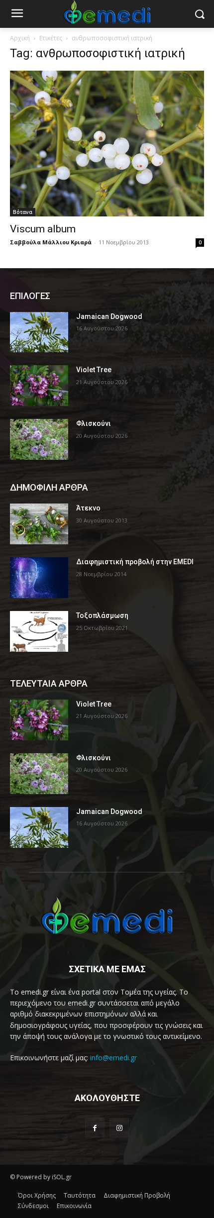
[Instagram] (119, 1127)
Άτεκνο (88, 508)
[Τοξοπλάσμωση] (39, 631)
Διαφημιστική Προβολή (137, 1195)
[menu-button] (16, 14)
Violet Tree (93, 370)
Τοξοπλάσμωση (102, 615)
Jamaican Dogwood (109, 316)
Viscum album (43, 229)
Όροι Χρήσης (37, 1195)
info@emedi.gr (113, 1057)
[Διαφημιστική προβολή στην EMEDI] (39, 577)
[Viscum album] (107, 143)
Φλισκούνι (93, 423)
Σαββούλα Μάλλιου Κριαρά (51, 242)
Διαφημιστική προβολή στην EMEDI (135, 562)
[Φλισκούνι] (39, 439)
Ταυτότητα (80, 1195)
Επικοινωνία (74, 1206)
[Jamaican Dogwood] (39, 332)
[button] (199, 14)
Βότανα (22, 211)
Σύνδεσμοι (33, 1206)
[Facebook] (95, 1127)
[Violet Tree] (39, 385)
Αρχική (20, 38)
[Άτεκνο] (39, 524)
